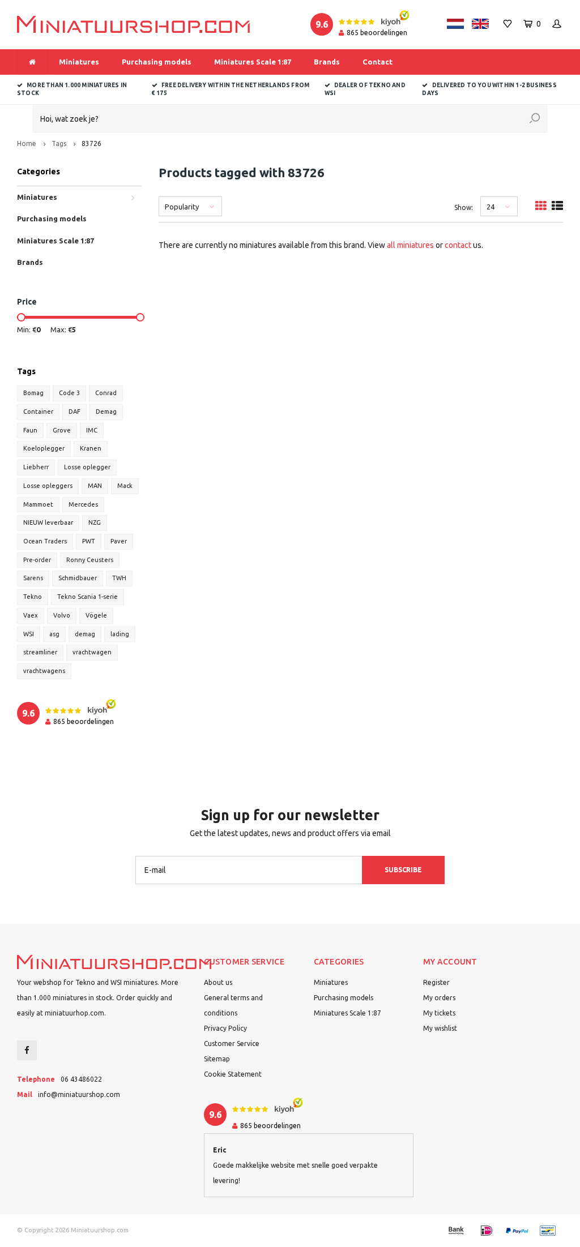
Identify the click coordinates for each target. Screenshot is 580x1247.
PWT (88, 541)
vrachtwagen (92, 652)
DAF (74, 411)
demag (85, 634)
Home (26, 143)
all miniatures (410, 245)
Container (38, 411)
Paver (118, 541)
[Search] (535, 119)
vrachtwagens (44, 670)
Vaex (30, 615)
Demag (106, 411)
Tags (59, 143)
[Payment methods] (456, 1230)
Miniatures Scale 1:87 (252, 62)
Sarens (33, 578)
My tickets (439, 1013)
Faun (30, 430)
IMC (91, 430)
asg (54, 634)
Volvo (61, 615)
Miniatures (79, 62)
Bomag (33, 392)
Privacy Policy (225, 1028)
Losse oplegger (87, 467)
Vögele (96, 615)
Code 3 (69, 392)
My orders (439, 997)
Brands (327, 62)
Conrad (106, 392)
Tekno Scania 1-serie (87, 596)
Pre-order (37, 559)
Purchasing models (156, 62)
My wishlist (440, 1028)
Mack (125, 485)
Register (436, 982)
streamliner (40, 652)
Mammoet (38, 504)
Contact (377, 62)
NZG (94, 522)
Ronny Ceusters (89, 559)
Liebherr (36, 467)
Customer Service (231, 1043)
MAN (95, 485)
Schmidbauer (77, 578)
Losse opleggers (47, 485)
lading (119, 634)
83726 (91, 143)
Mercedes (83, 504)
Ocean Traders (45, 541)
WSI (28, 634)
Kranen (90, 448)
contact (458, 245)
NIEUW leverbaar (48, 522)
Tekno (32, 596)
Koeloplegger (44, 448)
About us (218, 982)
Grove (62, 430)
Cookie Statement (233, 1074)
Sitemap (217, 1058)
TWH (119, 578)
